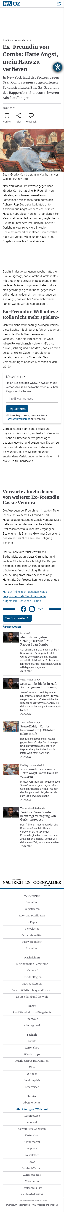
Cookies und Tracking (47, 1205)
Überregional (32, 1025)
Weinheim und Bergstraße (32, 964)
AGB (34, 1205)
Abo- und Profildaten (32, 915)
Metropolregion (32, 983)
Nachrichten (32, 957)
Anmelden (32, 902)
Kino (32, 1067)
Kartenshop (32, 1047)
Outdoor (32, 1073)
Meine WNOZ (32, 896)
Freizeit (32, 1034)
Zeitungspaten (32, 1174)
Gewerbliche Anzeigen (32, 1128)
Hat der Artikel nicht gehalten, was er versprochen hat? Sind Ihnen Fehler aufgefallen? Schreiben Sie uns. (25, 596)
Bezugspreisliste (32, 1187)
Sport (32, 1006)
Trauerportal (32, 1142)
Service (32, 1096)
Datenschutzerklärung (18, 419)
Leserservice (32, 1115)
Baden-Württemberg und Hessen (32, 990)
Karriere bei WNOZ (32, 1194)
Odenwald (32, 970)
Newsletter (32, 928)
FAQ (32, 1161)
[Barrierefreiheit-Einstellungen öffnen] (57, 67)
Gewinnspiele (32, 1080)
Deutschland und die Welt (32, 996)
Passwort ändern (32, 941)
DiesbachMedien (32, 1168)
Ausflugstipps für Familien (32, 1060)
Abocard (32, 1122)
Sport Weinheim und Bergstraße (32, 1012)
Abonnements (32, 1102)
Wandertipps (32, 1054)
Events (32, 1041)
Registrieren (32, 909)
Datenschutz (24, 1205)
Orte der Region (32, 977)
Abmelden (32, 948)
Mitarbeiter (32, 1181)
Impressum (11, 1205)
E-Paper (32, 922)
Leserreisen (32, 1087)
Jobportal (32, 1148)
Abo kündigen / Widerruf (32, 1109)
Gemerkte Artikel (32, 935)
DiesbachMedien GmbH (32, 1200)
